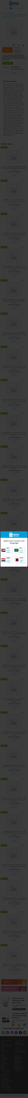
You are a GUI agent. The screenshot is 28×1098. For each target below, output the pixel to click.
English (8, 552)
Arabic (8, 550)
